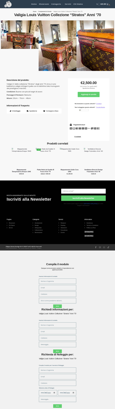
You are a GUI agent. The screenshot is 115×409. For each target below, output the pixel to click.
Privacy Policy (89, 231)
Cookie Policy (89, 235)
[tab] (15, 111)
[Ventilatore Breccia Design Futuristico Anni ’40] (93, 157)
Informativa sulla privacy (91, 203)
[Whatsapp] (104, 247)
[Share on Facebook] (83, 137)
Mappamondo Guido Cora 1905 (69, 170)
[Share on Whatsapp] (88, 137)
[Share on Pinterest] (98, 137)
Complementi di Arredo (45, 11)
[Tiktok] (108, 247)
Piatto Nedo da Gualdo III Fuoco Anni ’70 (45, 170)
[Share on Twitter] (93, 137)
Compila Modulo (100, 107)
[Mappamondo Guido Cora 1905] (69, 157)
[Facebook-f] (96, 247)
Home (34, 11)
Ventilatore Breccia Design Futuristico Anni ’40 (93, 170)
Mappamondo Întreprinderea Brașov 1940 (21, 170)
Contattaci (99, 103)
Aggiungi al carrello (88, 94)
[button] (105, 4)
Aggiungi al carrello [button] (21, 177)
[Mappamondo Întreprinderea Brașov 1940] (21, 157)
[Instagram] (100, 247)
